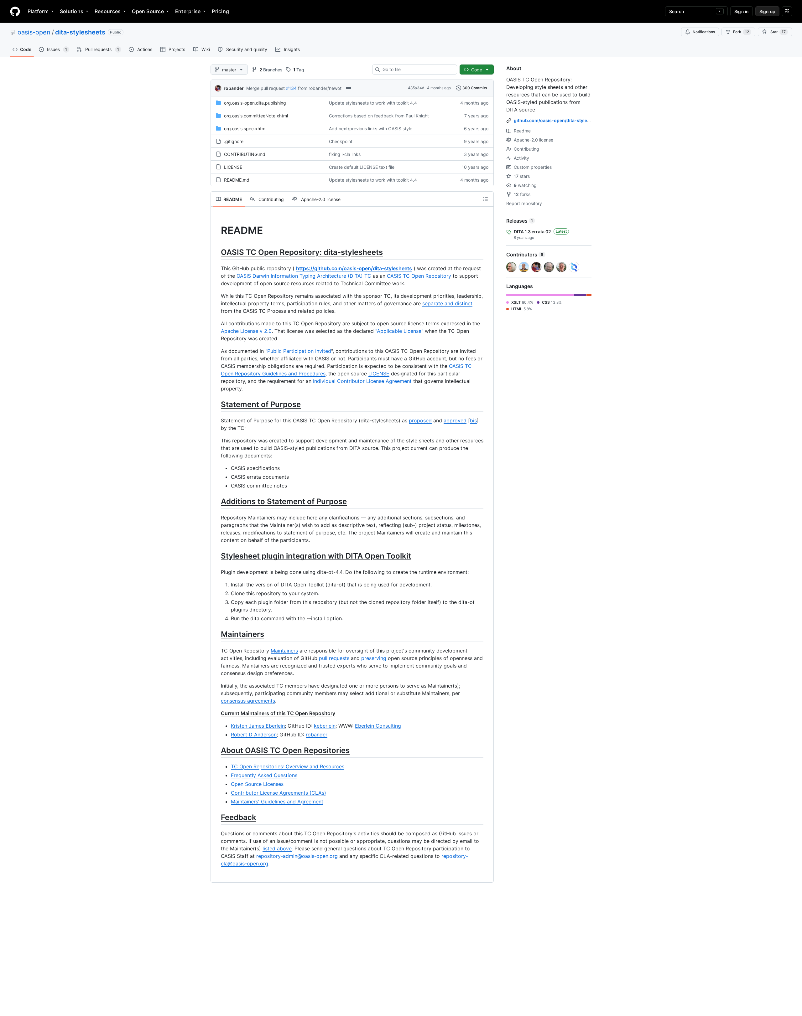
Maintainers (284, 650)
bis (473, 420)
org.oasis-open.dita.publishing (255, 103)
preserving (373, 658)
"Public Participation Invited (298, 351)
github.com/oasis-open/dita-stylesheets (558, 120)
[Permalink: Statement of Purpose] (216, 404)
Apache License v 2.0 (246, 331)
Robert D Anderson (254, 734)
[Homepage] (15, 11)
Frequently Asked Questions (264, 775)
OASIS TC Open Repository (419, 276)
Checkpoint (340, 141)
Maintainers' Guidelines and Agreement (277, 801)
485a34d (416, 87)
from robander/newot (319, 88)
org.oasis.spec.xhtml (245, 128)
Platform (38, 11)
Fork (741, 31)
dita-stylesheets (80, 32)
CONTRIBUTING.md (244, 154)
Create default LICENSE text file (361, 167)
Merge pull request (265, 88)
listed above (277, 848)
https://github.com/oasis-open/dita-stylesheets (354, 268)
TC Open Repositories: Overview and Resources (287, 766)
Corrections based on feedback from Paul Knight (379, 115)
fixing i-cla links (345, 154)
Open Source (148, 11)
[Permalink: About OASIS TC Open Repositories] (216, 750)
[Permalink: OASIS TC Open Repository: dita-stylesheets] (216, 252)
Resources (108, 11)
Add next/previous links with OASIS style (370, 128)
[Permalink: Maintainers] (216, 634)
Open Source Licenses (257, 784)
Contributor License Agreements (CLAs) (278, 793)
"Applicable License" (399, 331)
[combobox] (417, 69)
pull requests (334, 658)
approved (455, 420)
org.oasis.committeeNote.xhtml (256, 115)
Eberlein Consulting (378, 726)
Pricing (220, 11)
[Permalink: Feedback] (216, 817)
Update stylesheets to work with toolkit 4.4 (373, 103)
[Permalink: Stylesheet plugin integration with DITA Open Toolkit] (216, 555)
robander (234, 88)
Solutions (71, 11)
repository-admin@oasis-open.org (297, 856)
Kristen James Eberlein (258, 726)
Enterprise (187, 11)
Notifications (704, 31)
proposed (420, 420)
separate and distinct (447, 303)
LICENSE (233, 167)
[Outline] (485, 199)
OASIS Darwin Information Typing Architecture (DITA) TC (304, 276)
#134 (291, 88)
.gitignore (233, 141)
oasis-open (34, 32)
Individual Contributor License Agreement (362, 381)
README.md (236, 180)
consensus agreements (248, 701)
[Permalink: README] (216, 230)
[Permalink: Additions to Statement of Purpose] (216, 501)
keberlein (325, 726)
